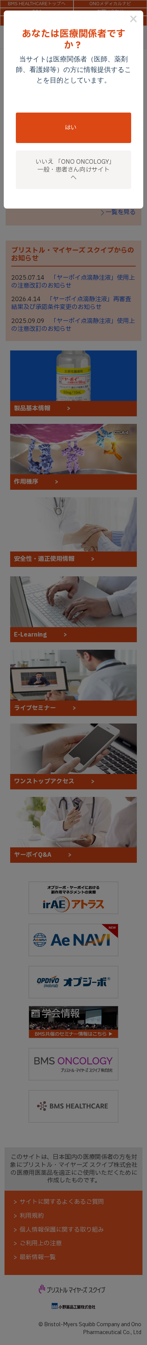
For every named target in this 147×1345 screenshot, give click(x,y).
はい (70, 127)
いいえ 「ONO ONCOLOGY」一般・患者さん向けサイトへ (73, 169)
